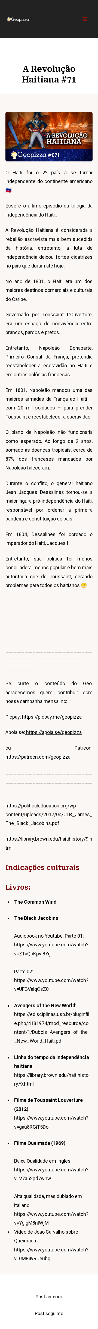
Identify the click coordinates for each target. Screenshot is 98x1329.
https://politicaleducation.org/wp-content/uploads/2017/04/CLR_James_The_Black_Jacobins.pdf (49, 814)
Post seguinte (49, 1313)
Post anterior (49, 1296)
